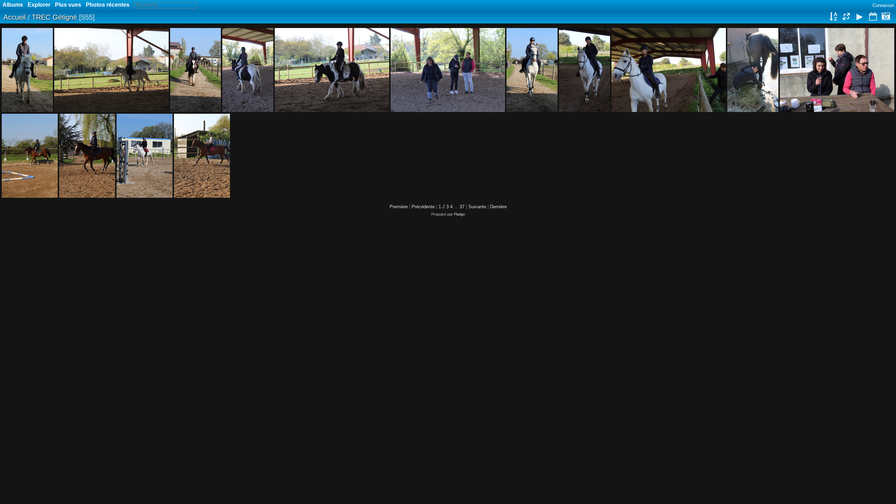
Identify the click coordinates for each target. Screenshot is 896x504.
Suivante (477, 206)
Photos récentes (108, 5)
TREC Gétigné (54, 17)
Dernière (498, 206)
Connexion (883, 5)
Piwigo (459, 214)
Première (399, 206)
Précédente (423, 206)
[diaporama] (860, 17)
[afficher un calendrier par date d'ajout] (873, 17)
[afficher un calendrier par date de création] (886, 17)
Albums (12, 5)
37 (462, 206)
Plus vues (68, 5)
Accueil (15, 17)
